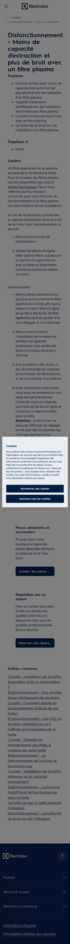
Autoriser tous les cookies (35, 498)
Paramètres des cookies (35, 488)
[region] (35, 472)
